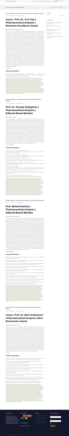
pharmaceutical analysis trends (26, 300)
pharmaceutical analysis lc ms (18, 86)
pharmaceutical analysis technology (31, 92)
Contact (60, 1)
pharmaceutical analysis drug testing (33, 180)
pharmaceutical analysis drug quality (12, 389)
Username (53, 415)
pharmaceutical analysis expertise (19, 290)
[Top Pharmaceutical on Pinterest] (29, 416)
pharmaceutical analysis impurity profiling (25, 84)
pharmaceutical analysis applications (12, 285)
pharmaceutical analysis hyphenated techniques (29, 183)
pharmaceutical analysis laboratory (26, 185)
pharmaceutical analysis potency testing (30, 188)
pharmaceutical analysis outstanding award (32, 293)
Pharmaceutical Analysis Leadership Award (25, 292)
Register (46, 1)
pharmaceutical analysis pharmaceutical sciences (14, 188)
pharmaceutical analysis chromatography (18, 79)
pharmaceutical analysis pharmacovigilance (36, 395)
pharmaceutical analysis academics (22, 384)
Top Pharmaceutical (11, 1)
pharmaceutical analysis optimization (19, 187)
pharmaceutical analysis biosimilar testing (35, 386)
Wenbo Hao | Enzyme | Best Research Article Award (54, 27)
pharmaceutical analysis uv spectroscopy (22, 194)
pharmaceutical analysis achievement (22, 77)
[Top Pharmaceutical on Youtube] (26, 416)
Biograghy (11, 77)
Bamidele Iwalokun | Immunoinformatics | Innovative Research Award (53, 30)
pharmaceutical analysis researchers (12, 191)
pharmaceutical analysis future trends (19, 391)
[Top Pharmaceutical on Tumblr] (24, 418)
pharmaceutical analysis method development (31, 86)
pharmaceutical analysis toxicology (16, 401)
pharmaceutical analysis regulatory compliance (20, 190)
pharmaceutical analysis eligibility (23, 81)
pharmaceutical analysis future (23, 83)
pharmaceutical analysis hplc (15, 183)
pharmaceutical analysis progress (27, 295)
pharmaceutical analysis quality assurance (13, 190)
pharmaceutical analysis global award (35, 83)
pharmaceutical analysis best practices (27, 78)
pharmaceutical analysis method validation (13, 394)
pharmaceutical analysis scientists (15, 192)
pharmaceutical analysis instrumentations (13, 185)
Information (55, 1)
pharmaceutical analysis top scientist (14, 300)
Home (33, 1)
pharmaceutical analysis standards (35, 298)
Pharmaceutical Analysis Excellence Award (25, 82)
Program (49, 1)
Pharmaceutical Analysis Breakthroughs (12, 286)
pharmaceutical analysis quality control (16, 88)
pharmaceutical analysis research (18, 89)
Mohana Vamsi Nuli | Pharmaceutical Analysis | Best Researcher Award (54, 23)
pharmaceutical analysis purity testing (33, 189)
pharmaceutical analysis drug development (33, 80)
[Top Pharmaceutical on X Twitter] (22, 416)
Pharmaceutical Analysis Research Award (31, 89)
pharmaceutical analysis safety (20, 297)
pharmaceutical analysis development (19, 80)
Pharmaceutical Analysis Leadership (12, 292)
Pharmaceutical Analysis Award (15, 78)
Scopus (9, 68)
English (57, 0)
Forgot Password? (53, 429)
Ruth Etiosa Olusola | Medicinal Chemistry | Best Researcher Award (54, 37)
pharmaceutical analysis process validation (28, 396)
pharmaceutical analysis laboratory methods (19, 393)
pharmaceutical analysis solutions (23, 298)
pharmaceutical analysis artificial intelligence (17, 385)
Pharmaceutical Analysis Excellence (12, 82)
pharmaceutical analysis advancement (34, 178)
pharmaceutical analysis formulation (12, 83)
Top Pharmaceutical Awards (25, 425)
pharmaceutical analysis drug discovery (37, 388)
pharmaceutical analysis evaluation (35, 81)
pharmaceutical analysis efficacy (11, 81)
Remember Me (53, 423)
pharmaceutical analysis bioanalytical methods (25, 179)
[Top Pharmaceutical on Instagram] (31, 416)
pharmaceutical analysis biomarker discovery (20, 386)
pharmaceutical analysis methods (11, 87)
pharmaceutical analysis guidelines (12, 84)
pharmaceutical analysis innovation (14, 85)
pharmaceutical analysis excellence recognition (28, 289)
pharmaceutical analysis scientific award (31, 90)
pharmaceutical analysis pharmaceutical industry (34, 187)
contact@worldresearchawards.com (41, 422)
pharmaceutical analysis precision (24, 294)
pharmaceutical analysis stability (31, 91)
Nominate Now (40, 1)
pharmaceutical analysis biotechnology (12, 387)
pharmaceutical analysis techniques (19, 92)
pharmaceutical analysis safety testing (25, 191)
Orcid (9, 352)
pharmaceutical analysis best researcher (36, 285)
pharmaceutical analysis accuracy (22, 178)
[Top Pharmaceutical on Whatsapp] (26, 418)
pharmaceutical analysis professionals (14, 295)
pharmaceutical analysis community (31, 79)
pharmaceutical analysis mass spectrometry (34, 393)
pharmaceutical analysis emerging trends (30, 181)
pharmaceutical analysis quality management (13, 398)
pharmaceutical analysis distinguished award (33, 287)
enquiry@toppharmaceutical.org (40, 417)
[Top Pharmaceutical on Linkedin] (22, 418)
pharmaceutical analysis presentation (34, 87)
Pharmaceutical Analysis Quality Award (15, 295)
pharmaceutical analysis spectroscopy (18, 91)
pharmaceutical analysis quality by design (22, 397)
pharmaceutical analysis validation (17, 93)
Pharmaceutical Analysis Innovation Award (28, 85)
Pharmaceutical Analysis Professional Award (19, 189)
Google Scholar (11, 251)
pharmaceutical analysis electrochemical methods (14, 181)
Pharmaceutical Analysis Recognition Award (17, 296)
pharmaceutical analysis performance (12, 294)
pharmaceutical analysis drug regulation (25, 389)
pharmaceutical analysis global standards (33, 391)
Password (53, 419)
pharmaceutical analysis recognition (29, 88)
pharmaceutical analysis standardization (15, 400)
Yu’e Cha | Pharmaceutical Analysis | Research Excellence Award (24, 13)
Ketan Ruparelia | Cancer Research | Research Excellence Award (54, 33)
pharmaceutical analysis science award (17, 90)
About (36, 1)
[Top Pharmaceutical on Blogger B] (24, 416)
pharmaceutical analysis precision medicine (13, 396)
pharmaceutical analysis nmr (22, 87)
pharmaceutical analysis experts (38, 82)
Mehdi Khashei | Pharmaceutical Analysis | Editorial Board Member (25, 200)
